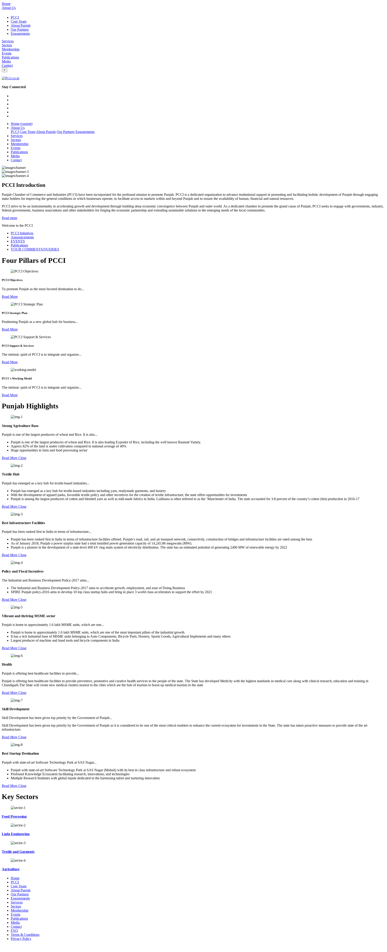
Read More (10, 296)
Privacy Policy (21, 939)
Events (6, 53)
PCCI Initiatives (22, 233)
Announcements (22, 237)
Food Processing (14, 816)
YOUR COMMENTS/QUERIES (35, 249)
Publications (10, 57)
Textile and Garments (18, 852)
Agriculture (10, 869)
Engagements (20, 33)
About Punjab (20, 25)
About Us (9, 8)
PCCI (15, 17)
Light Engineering (16, 834)
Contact (7, 65)
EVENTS (18, 241)
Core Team (18, 21)
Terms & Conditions (25, 935)
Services (8, 41)
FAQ (14, 930)
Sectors (7, 45)
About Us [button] (18, 128)
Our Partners (20, 29)
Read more (9, 218)
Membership (10, 49)
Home (6, 4)
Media (6, 61)
